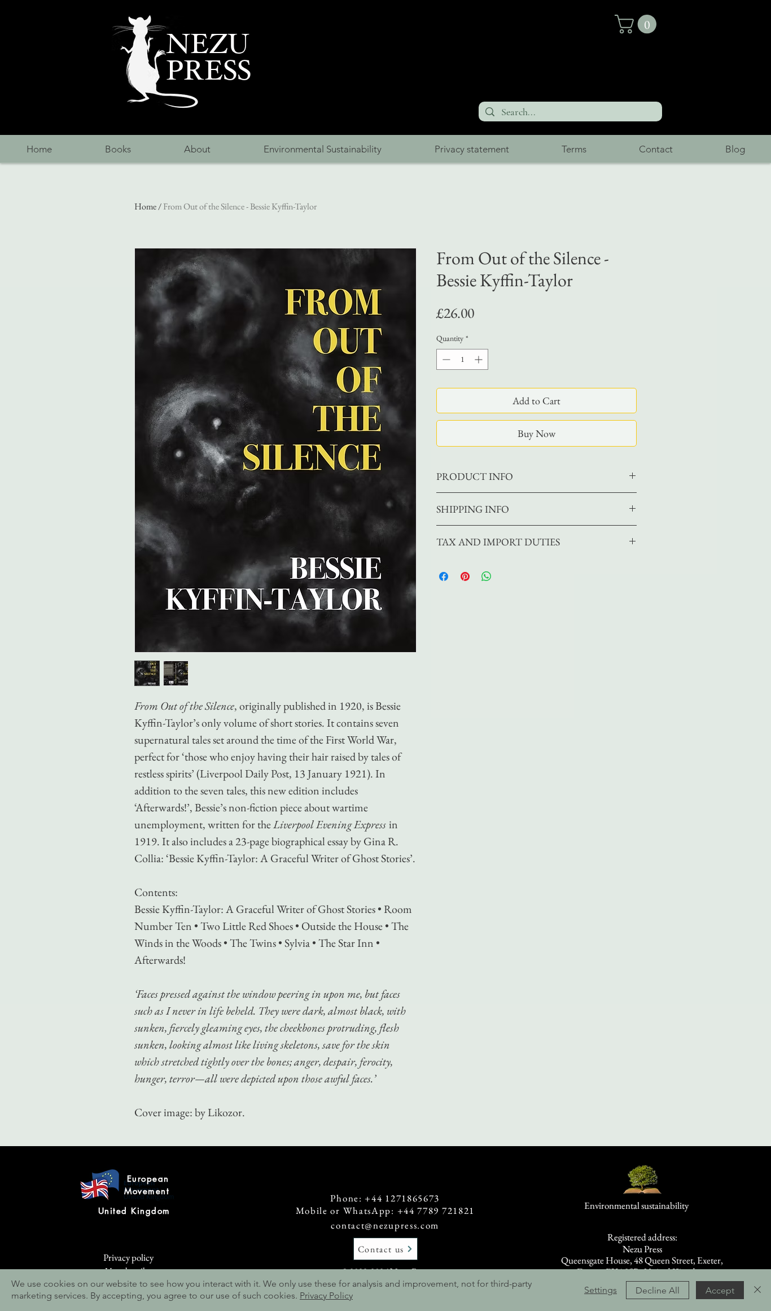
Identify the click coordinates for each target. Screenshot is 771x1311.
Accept (720, 1290)
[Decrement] (445, 359)
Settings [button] (600, 1289)
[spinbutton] (462, 359)
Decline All (658, 1290)
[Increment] (479, 359)
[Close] (757, 1290)
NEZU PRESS (208, 58)
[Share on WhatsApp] (486, 576)
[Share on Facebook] (443, 576)
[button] (638, 24)
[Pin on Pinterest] (465, 576)
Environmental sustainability (636, 1205)
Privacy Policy (326, 1295)
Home (145, 206)
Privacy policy (128, 1257)
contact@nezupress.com (385, 1225)
